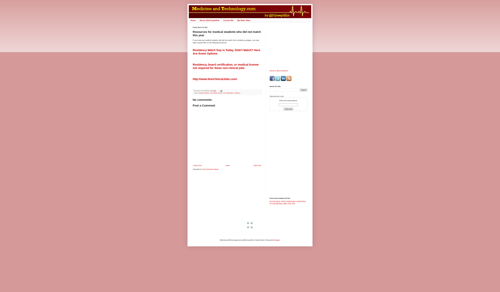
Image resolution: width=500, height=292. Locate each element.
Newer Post (197, 165)
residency (237, 93)
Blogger (277, 240)
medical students (204, 93)
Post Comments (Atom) (210, 169)
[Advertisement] (214, 192)
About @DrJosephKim (209, 20)
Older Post (257, 165)
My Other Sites (243, 20)
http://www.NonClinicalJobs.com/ (215, 79)
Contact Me (228, 20)
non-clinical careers (216, 93)
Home (193, 20)
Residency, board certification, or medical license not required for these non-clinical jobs (226, 66)
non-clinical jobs (228, 93)
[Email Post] (221, 91)
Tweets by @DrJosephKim (279, 71)
